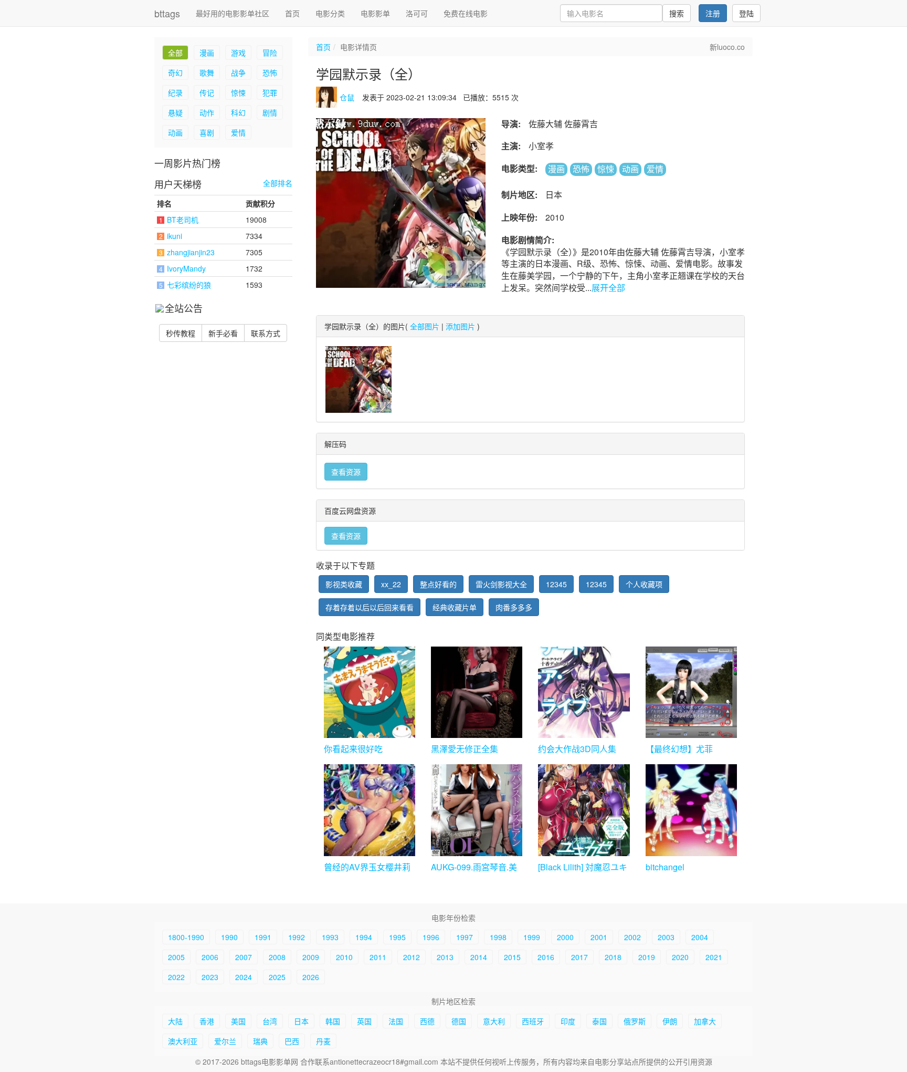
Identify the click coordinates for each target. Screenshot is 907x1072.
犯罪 (269, 92)
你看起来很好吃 (353, 749)
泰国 (599, 1021)
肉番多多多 (513, 607)
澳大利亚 (182, 1041)
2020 (680, 957)
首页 (292, 13)
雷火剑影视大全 (501, 584)
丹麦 (323, 1041)
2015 (512, 957)
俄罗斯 (635, 1021)
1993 (330, 937)
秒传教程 (180, 333)
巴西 (291, 1041)
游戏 (238, 52)
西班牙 (533, 1021)
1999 (531, 937)
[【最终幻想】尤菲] (691, 692)
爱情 (238, 132)
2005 (176, 957)
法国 (395, 1021)
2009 (310, 957)
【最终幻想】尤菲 (679, 749)
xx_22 (391, 584)
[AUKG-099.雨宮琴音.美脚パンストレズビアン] (476, 810)
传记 (206, 92)
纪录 (175, 92)
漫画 (206, 52)
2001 (598, 937)
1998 (498, 937)
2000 (565, 937)
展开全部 (608, 288)
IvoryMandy (186, 268)
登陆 (746, 13)
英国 (364, 1021)
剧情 (269, 112)
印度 (568, 1021)
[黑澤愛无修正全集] (476, 692)
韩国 (332, 1021)
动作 (206, 112)
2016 (545, 957)
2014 (478, 957)
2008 (277, 957)
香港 (206, 1021)
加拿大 (705, 1021)
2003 (666, 937)
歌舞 (206, 72)
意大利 (494, 1021)
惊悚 (238, 92)
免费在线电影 (466, 13)
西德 (427, 1021)
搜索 (676, 13)
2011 (378, 957)
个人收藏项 (644, 584)
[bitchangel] (691, 810)
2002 (632, 937)
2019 (646, 957)
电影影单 (375, 13)
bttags (167, 13)
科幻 (238, 112)
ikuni (174, 236)
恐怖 (269, 72)
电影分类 (330, 13)
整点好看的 (438, 584)
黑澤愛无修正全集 (464, 749)
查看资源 (346, 471)
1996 (431, 937)
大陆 (175, 1021)
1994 (363, 937)
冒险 (269, 52)
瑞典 (260, 1041)
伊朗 (669, 1021)
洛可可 (417, 13)
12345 (556, 584)
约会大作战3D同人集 (577, 749)
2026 (310, 977)
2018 (613, 957)
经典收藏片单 (455, 607)
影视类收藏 (343, 584)
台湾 (269, 1021)
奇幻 (175, 72)
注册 (712, 13)
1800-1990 (186, 937)
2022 (176, 977)
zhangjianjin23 (191, 252)
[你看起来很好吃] (369, 692)
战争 (238, 72)
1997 (464, 937)
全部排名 (277, 183)
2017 (579, 957)
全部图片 (424, 326)
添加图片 (460, 326)
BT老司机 (182, 219)
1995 (397, 937)
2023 (210, 977)
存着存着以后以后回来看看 (369, 607)
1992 (296, 937)
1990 (229, 937)
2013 (445, 957)
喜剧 (206, 132)
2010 (344, 957)
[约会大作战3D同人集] (583, 692)
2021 (713, 957)
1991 (263, 937)
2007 (243, 957)
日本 (301, 1021)
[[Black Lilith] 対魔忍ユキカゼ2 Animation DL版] (583, 810)
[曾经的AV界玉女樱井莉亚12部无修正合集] (369, 810)
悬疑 (175, 112)
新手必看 (223, 333)
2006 (210, 957)
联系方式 (265, 333)
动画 (175, 132)
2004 (699, 937)
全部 (175, 52)
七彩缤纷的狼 (189, 284)
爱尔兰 (225, 1041)
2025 (277, 977)
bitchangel (665, 867)
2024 (243, 977)
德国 (458, 1021)
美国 (238, 1021)
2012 (411, 957)
